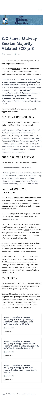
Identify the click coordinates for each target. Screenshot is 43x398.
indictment (16, 69)
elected (26, 230)
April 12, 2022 (10, 376)
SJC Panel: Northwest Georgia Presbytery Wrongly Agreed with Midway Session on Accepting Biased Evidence (20, 368)
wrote (34, 162)
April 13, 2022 (10, 352)
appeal (30, 125)
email (24, 238)
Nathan (19, 54)
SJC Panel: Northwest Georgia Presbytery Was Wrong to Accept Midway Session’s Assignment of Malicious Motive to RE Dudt (18, 320)
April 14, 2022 (10, 328)
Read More (7, 332)
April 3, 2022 (7, 54)
